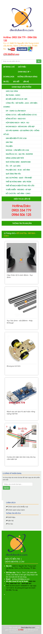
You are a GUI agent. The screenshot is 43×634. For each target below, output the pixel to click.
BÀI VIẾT (16, 81)
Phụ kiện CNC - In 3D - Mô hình (18, 170)
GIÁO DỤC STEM (12, 91)
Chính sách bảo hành (16, 510)
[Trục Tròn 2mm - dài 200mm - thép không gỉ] (21, 303)
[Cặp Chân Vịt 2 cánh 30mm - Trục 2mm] (21, 257)
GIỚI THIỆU (22, 67)
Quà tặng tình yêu (13, 174)
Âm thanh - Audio (13, 95)
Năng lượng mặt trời (15, 158)
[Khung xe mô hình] (21, 348)
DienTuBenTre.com (28, 627)
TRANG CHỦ (10, 67)
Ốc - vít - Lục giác (13, 166)
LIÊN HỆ (26, 81)
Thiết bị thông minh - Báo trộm (18, 181)
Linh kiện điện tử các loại (16, 138)
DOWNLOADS (8, 76)
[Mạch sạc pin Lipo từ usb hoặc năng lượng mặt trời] (21, 394)
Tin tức (10, 524)
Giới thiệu (11, 517)
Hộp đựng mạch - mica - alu (17, 122)
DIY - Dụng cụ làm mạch (16, 111)
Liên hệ (10, 520)
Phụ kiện (9, 146)
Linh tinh (9, 142)
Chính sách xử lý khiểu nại (18, 506)
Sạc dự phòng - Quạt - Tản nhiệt (19, 178)
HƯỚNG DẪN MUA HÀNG (27, 76)
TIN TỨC (6, 81)
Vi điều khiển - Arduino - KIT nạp (18, 189)
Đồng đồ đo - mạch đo (16, 118)
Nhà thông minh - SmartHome (18, 162)
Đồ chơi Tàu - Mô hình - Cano (18, 193)
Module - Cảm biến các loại (17, 150)
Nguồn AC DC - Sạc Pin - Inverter (19, 154)
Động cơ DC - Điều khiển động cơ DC (21, 115)
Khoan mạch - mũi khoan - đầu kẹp (20, 126)
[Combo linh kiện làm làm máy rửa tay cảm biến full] (21, 439)
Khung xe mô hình (14, 366)
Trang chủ (10, 233)
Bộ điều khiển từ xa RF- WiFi (16, 99)
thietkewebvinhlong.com (18, 632)
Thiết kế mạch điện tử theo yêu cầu (20, 185)
